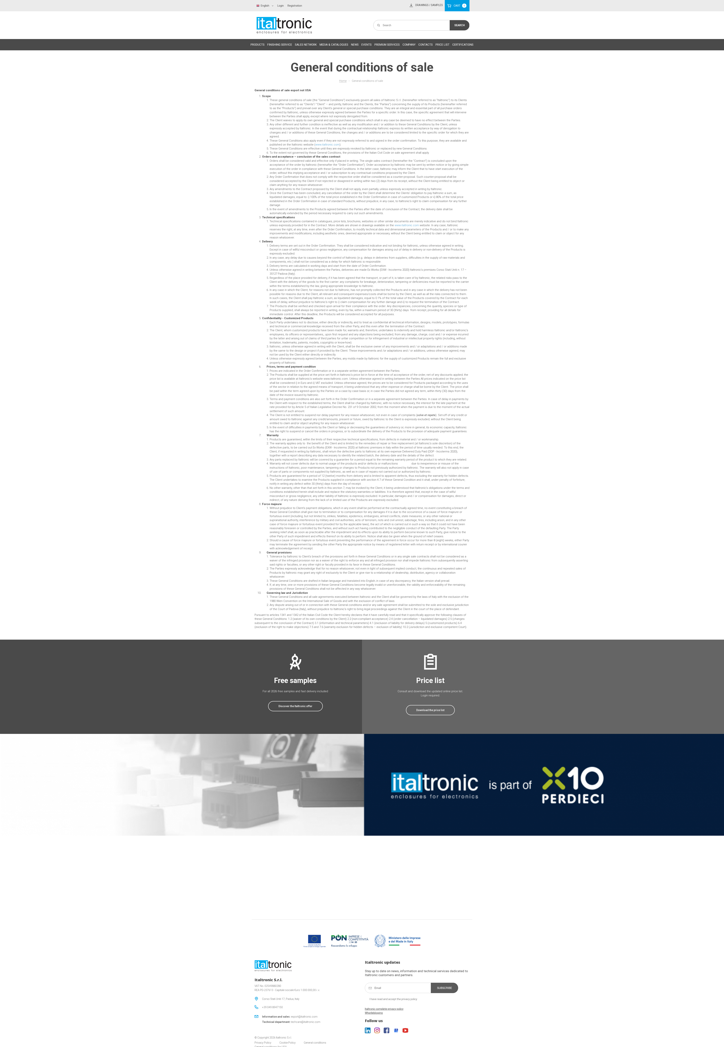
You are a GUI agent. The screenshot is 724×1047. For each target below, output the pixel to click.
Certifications (462, 44)
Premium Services (387, 44)
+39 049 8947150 (272, 1007)
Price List (442, 44)
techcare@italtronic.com (305, 1021)
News (355, 44)
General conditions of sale (367, 80)
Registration (295, 5)
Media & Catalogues (334, 44)
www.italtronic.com (327, 144)
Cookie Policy (287, 1042)
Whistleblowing (374, 1012)
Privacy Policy (263, 1042)
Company (409, 44)
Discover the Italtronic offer (295, 706)
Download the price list (430, 710)
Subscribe (444, 988)
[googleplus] (396, 1030)
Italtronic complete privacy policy (384, 1008)
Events (366, 44)
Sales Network (306, 44)
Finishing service (279, 44)
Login (280, 5)
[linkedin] (367, 1030)
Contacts (425, 44)
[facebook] (386, 1030)
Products (258, 44)
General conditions (315, 1042)
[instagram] (377, 1030)
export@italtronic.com (304, 1016)
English (265, 5)
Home (343, 80)
